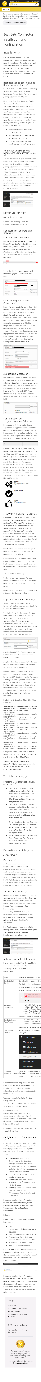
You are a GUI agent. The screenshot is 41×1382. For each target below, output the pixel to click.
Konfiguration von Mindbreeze (19, 1308)
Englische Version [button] (14, 1)
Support (27, 1)
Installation (12, 1305)
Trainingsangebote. (20, 1363)
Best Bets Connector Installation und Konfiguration (18, 39)
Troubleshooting (14, 1311)
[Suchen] (36, 4)
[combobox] (24, 4)
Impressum (35, 1)
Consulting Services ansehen (15, 23)
